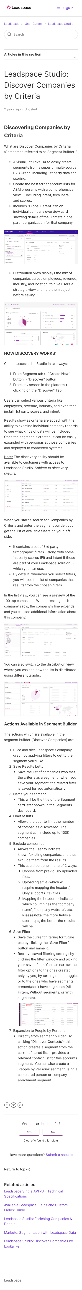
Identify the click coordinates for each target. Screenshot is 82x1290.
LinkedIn (20, 1105)
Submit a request (59, 1155)
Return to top (14, 1169)
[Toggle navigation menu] (58, 8)
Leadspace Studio (60, 23)
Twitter (13, 1105)
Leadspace (11, 23)
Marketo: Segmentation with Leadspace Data (40, 1232)
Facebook (7, 1105)
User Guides (34, 23)
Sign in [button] (68, 8)
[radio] (29, 1132)
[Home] (19, 12)
